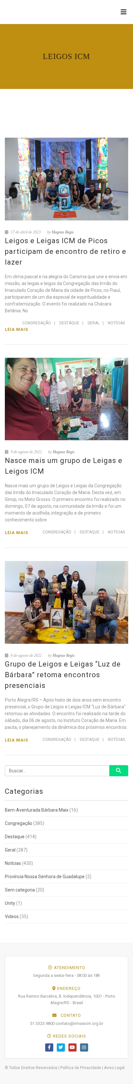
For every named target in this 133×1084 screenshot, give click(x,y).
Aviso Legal (114, 1067)
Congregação (36, 323)
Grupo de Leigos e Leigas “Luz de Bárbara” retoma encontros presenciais (63, 675)
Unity (10, 903)
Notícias (116, 323)
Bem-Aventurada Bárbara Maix (36, 810)
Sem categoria (20, 889)
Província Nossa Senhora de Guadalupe (45, 876)
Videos (12, 916)
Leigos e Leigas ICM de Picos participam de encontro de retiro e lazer (65, 251)
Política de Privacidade (80, 1067)
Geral (93, 323)
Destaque (69, 323)
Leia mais (16, 329)
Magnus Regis (63, 232)
